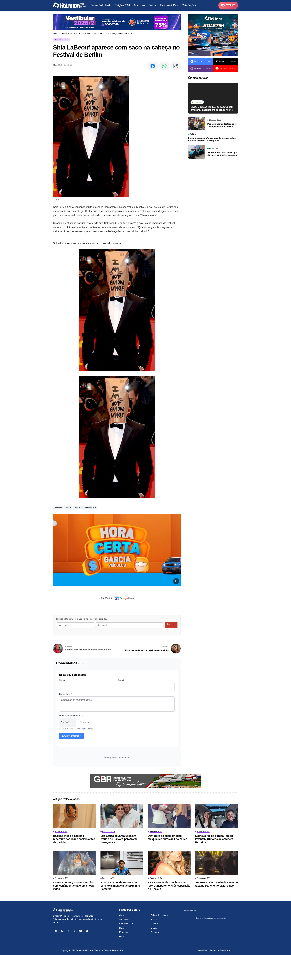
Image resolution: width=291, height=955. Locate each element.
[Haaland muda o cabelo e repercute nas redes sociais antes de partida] (74, 816)
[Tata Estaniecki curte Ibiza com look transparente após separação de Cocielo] (169, 863)
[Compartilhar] (176, 66)
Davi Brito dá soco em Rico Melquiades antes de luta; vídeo (167, 837)
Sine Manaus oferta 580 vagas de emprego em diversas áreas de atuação (222, 153)
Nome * (62, 680)
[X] (62, 931)
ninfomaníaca (90, 507)
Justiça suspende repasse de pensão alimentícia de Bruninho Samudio (120, 886)
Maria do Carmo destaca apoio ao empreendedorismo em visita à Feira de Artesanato (222, 125)
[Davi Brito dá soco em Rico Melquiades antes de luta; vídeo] (169, 816)
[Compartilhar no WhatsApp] (164, 66)
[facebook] (55, 931)
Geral (121, 936)
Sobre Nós (202, 950)
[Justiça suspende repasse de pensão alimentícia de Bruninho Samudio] (121, 863)
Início (55, 33)
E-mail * (121, 680)
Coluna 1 (78, 507)
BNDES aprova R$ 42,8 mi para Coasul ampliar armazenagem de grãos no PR (212, 108)
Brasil (121, 928)
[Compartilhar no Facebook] (153, 66)
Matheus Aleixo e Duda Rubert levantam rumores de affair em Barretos (214, 839)
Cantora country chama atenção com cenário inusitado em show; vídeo (73, 886)
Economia (123, 932)
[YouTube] (80, 931)
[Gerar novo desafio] (72, 722)
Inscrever (171, 624)
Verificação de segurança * (72, 715)
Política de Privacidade (220, 950)
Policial (154, 919)
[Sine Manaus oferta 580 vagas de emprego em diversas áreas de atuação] (196, 152)
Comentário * (65, 694)
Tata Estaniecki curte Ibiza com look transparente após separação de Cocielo (169, 886)
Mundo (154, 928)
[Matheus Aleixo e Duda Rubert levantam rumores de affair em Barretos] (216, 816)
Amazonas (124, 919)
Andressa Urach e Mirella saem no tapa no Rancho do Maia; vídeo (216, 884)
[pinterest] (74, 931)
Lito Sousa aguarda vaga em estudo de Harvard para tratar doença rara (118, 839)
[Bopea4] (69, 5)
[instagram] (68, 931)
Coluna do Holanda (159, 915)
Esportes (155, 932)
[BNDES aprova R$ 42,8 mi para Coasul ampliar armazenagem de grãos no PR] (213, 98)
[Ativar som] (176, 581)
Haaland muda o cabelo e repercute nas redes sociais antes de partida (74, 839)
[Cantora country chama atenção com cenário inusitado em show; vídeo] (74, 863)
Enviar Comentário (71, 735)
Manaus (154, 923)
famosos (58, 507)
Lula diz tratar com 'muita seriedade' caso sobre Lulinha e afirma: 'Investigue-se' (212, 139)
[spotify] (86, 931)
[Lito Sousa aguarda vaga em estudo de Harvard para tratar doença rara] (121, 816)
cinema (68, 507)
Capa (121, 915)
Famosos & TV (68, 33)
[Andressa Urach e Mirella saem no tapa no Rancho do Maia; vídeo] (216, 863)
